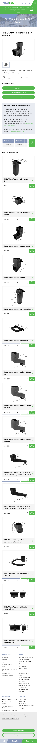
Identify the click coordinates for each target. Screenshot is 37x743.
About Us (5, 657)
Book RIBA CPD (6, 662)
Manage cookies (18, 735)
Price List (17, 88)
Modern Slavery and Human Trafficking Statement (24, 679)
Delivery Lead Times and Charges (9, 670)
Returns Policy (6, 673)
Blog (3, 666)
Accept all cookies (18, 730)
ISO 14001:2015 (22, 666)
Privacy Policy (22, 668)
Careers (4, 659)
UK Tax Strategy (23, 663)
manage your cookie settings (10, 718)
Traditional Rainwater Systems (8, 702)
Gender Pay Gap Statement (23, 690)
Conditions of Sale (7, 675)
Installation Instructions (17, 97)
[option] (18, 49)
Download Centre (7, 664)
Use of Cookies (22, 671)
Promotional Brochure (17, 92)
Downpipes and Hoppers (9, 710)
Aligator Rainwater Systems (7, 707)
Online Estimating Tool (17, 131)
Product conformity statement (24, 674)
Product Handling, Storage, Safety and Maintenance (24, 685)
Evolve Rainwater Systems (10, 699)
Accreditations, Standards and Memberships (25, 658)
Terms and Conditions (24, 661)
